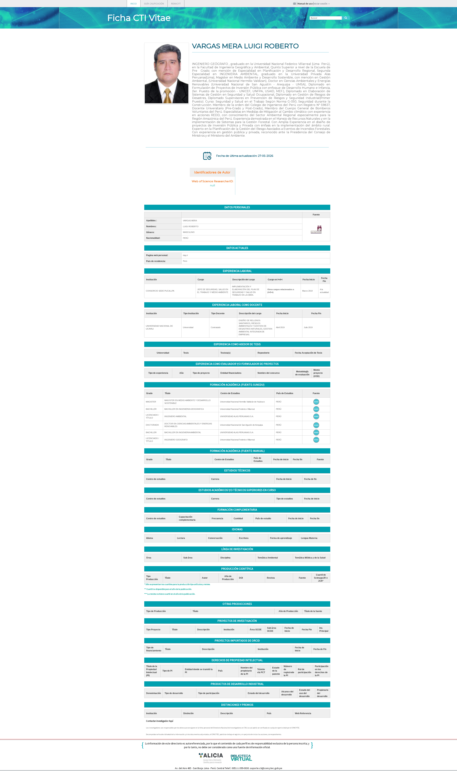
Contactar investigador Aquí (159, 721)
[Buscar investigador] (346, 18)
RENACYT (176, 3)
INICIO (133, 3)
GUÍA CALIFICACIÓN (154, 3)
